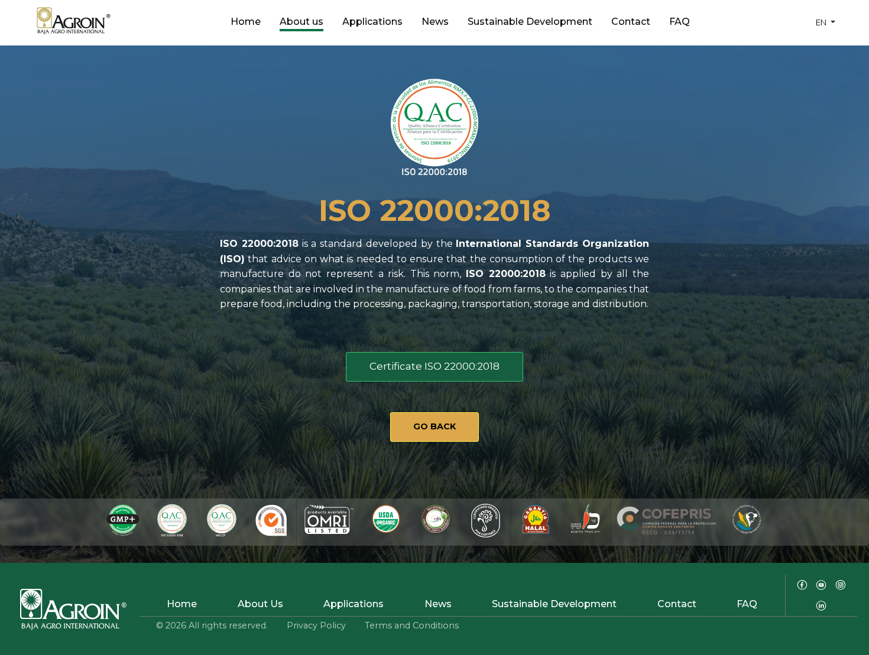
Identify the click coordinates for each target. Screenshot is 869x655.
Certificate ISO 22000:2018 (434, 366)
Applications (372, 21)
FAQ (679, 21)
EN (822, 22)
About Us (260, 604)
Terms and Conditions (412, 625)
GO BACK (434, 426)
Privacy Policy (316, 625)
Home (246, 21)
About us (301, 21)
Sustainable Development (530, 21)
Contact (630, 21)
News (435, 21)
